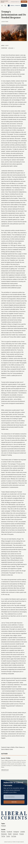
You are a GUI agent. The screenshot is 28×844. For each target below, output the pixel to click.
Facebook (9, 831)
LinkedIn (22, 831)
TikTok (3, 836)
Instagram (16, 831)
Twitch (8, 836)
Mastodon (4, 834)
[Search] (5, 5)
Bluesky (3, 831)
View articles (5, 769)
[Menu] (2, 5)
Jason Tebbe (4, 21)
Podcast (3, 825)
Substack (15, 834)
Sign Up (24, 5)
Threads (21, 834)
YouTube (13, 836)
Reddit (10, 834)
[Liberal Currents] (14, 815)
